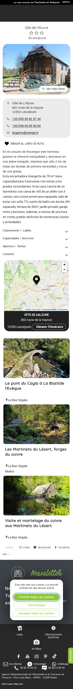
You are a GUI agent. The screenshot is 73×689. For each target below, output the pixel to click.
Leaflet (28, 309)
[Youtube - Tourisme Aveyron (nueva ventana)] (27, 656)
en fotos (36, 648)
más (5, 554)
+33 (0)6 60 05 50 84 (26, 125)
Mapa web (18, 684)
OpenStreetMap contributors (55, 309)
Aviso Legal (7, 684)
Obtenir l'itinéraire (49, 327)
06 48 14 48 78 (56, 667)
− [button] (64, 270)
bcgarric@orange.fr (25, 132)
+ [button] (64, 264)
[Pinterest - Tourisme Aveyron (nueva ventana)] (45, 656)
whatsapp (63, 663)
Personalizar (36, 605)
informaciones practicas (53, 636)
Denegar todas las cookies (36, 613)
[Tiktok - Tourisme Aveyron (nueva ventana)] (54, 656)
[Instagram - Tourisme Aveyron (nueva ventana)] (36, 656)
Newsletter (70, 656)
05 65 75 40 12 (28, 667)
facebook (64, 547)
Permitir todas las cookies (36, 597)
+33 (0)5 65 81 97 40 (26, 119)
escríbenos (16, 663)
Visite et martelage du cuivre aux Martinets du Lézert (33, 523)
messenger (44, 547)
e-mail (26, 547)
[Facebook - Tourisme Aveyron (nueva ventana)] (18, 656)
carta (20, 634)
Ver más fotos (55, 89)
